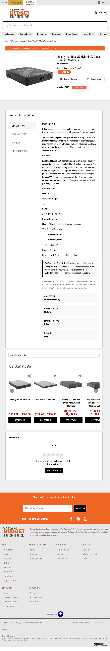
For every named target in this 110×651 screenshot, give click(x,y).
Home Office (88, 34)
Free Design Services (11, 597)
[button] (4, 13)
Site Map (88, 623)
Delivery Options (70, 79)
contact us (69, 273)
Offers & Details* (99, 623)
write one (56, 464)
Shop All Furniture (10, 581)
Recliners (41, 34)
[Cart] (106, 13)
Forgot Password (36, 597)
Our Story (86, 550)
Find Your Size (19, 134)
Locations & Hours (63, 550)
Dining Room (71, 34)
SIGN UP (80, 508)
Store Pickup (96, 79)
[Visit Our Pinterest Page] (78, 519)
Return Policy (19, 151)
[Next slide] (96, 391)
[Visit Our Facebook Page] (71, 519)
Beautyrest (64, 64)
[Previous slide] (12, 391)
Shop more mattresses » (46, 48)
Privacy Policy (78, 623)
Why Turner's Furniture (91, 554)
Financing (33, 554)
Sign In (32, 593)
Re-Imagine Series (36, 559)
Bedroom (56, 34)
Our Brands (7, 630)
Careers (86, 559)
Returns (33, 550)
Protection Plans (9, 606)
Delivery (6, 593)
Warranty (17, 142)
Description (18, 125)
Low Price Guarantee (11, 602)
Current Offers (8, 550)
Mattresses (9, 34)
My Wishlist (34, 602)
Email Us (60, 554)
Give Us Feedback (63, 559)
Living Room (25, 34)
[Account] (101, 13)
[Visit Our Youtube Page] (85, 519)
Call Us (65, 72)
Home (7, 41)
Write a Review (54, 471)
